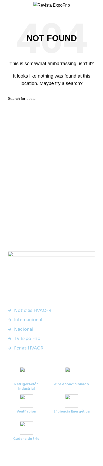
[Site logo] (51, 5)
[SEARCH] (93, 98)
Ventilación (26, 411)
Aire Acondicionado (71, 384)
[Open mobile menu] (6, 5)
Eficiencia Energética (72, 411)
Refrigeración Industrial (26, 386)
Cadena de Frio (26, 439)
